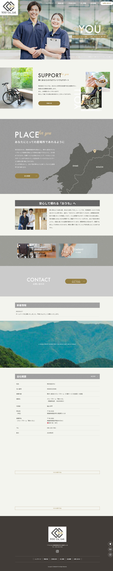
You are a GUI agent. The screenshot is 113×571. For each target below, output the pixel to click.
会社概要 (93, 3)
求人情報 (83, 3)
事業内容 (61, 3)
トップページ (49, 3)
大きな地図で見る (57, 472)
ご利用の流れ (72, 3)
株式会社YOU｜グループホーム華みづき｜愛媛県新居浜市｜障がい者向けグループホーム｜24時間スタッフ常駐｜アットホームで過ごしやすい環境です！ (82, 56)
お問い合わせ (77, 559)
